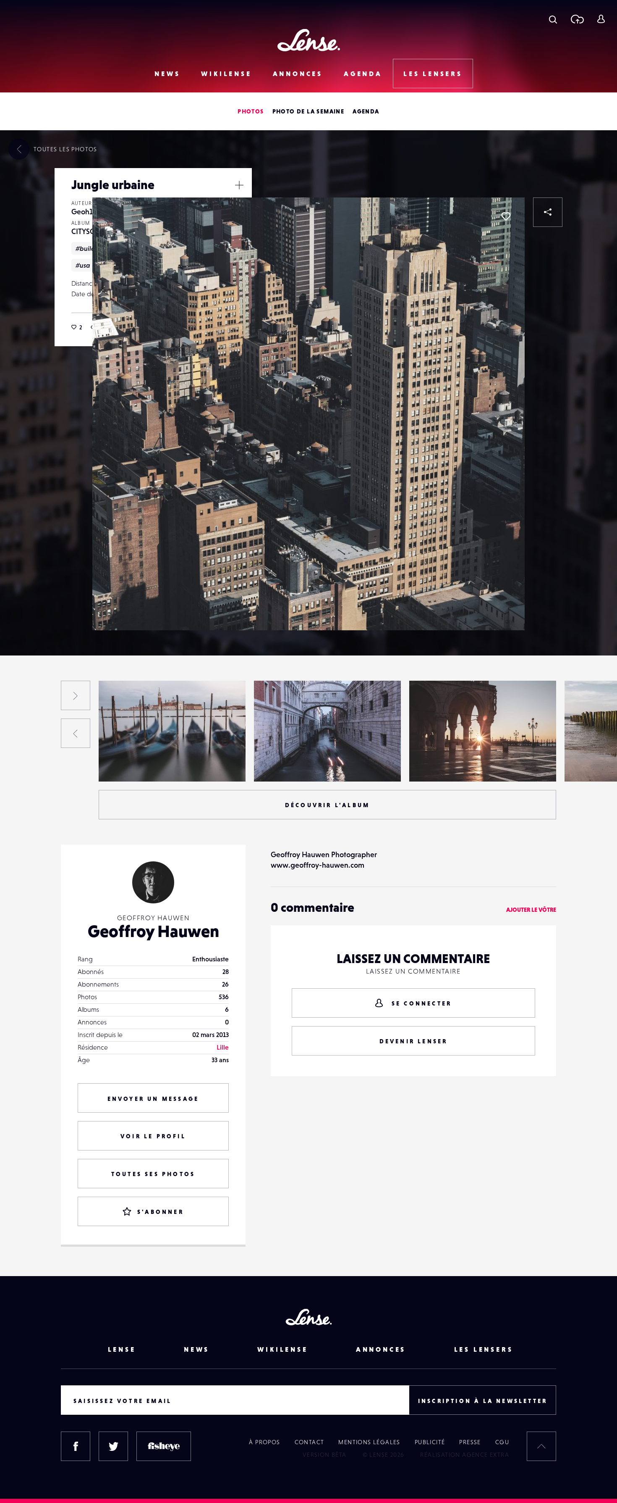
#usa (83, 265)
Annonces (298, 73)
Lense (122, 1349)
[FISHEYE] (163, 1446)
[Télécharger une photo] (577, 19)
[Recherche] (553, 19)
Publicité (430, 1442)
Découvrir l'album (327, 805)
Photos (251, 111)
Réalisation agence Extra (464, 1454)
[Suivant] (75, 695)
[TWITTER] (113, 1446)
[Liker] (505, 216)
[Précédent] (75, 733)
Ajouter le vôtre (531, 909)
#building (90, 248)
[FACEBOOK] (75, 1446)
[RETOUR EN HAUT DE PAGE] (541, 1446)
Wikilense (226, 73)
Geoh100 (86, 211)
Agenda (363, 73)
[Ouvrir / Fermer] (239, 184)
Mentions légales (369, 1442)
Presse (470, 1442)
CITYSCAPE (89, 231)
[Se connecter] (601, 19)
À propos (264, 1442)
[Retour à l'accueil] (308, 40)
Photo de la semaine (308, 111)
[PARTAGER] (547, 212)
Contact (309, 1442)
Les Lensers (433, 73)
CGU (502, 1442)
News (167, 73)
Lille (223, 1047)
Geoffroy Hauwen (153, 931)
